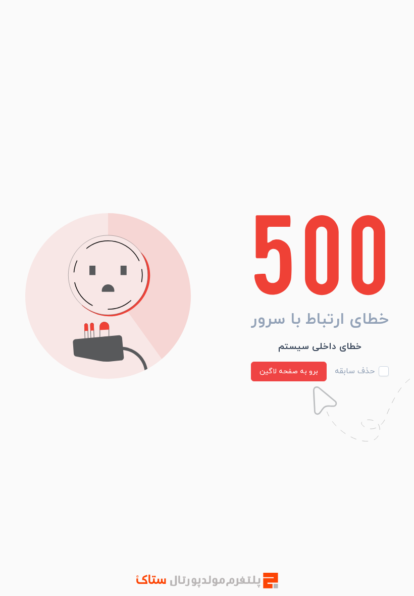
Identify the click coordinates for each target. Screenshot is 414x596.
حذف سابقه (355, 371)
